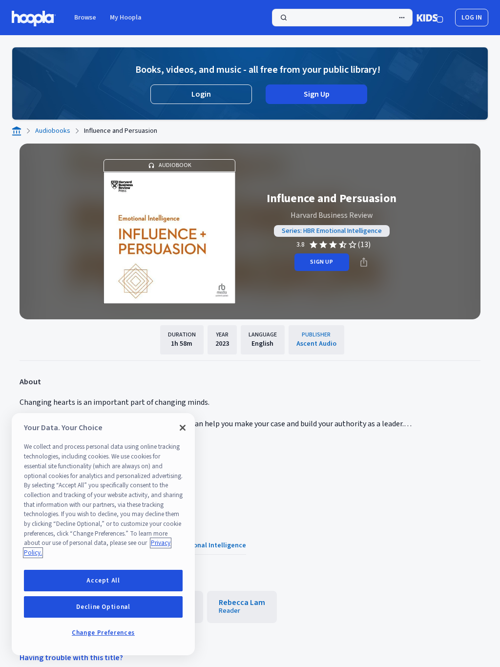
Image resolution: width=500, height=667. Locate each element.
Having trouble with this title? (71, 657)
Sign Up (317, 94)
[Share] (364, 262)
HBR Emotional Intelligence (204, 545)
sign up (321, 262)
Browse (85, 17)
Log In (471, 17)
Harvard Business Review (332, 215)
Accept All (103, 580)
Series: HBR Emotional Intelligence (332, 231)
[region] (103, 534)
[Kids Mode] (430, 17)
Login (201, 94)
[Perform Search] (342, 17)
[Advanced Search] (402, 17)
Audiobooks (52, 131)
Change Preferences (103, 632)
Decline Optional (103, 607)
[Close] (182, 427)
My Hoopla (126, 17)
